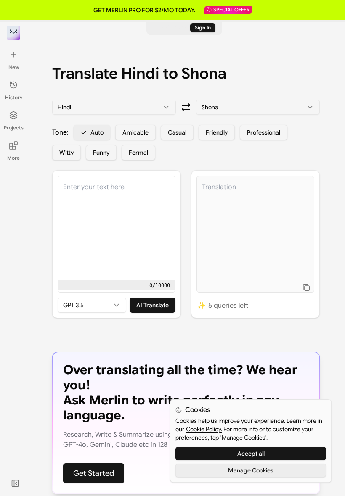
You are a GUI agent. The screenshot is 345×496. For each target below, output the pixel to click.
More (13, 158)
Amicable (135, 132)
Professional (263, 132)
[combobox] (114, 107)
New (13, 67)
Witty (66, 152)
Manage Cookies (250, 470)
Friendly (217, 132)
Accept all (251, 453)
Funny (101, 152)
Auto (97, 132)
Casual (177, 132)
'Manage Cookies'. (244, 437)
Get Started (93, 473)
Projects (14, 127)
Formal (138, 152)
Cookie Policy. (204, 429)
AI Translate (152, 305)
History (13, 97)
